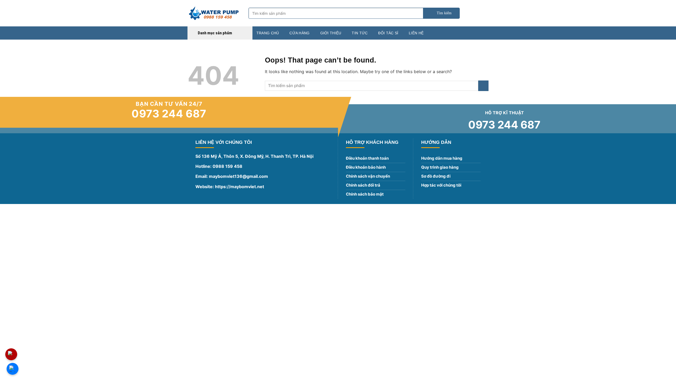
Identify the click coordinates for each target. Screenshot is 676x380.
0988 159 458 (227, 166)
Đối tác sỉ (388, 33)
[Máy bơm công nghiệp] (214, 13)
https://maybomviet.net (239, 186)
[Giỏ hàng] (486, 13)
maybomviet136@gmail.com (238, 176)
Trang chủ (267, 33)
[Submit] (441, 13)
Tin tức (360, 33)
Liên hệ (416, 33)
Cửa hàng (299, 33)
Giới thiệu (330, 33)
